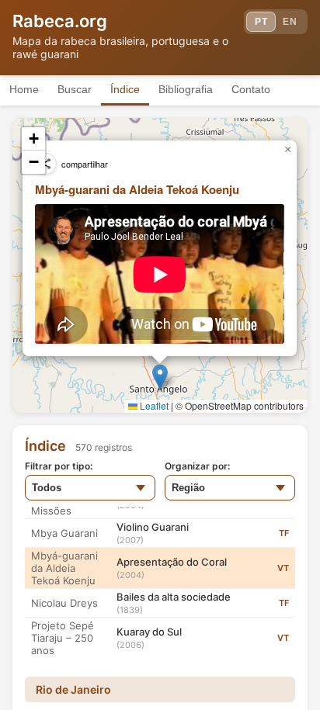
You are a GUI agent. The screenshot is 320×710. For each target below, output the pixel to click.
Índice (125, 89)
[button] (160, 377)
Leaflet (153, 405)
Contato (250, 89)
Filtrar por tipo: (58, 466)
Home (24, 89)
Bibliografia (185, 89)
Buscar (74, 89)
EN (290, 21)
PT (261, 21)
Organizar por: (197, 466)
